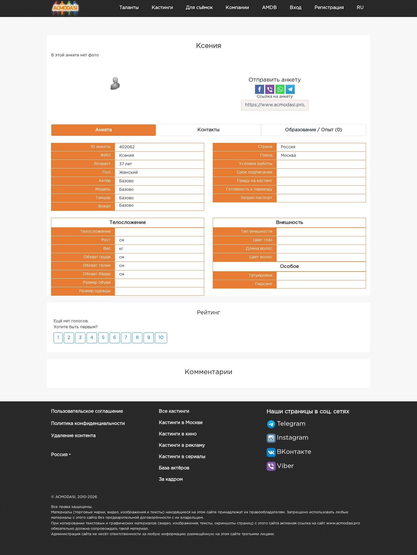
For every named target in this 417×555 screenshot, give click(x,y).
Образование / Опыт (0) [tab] (313, 130)
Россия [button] (59, 455)
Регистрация (329, 8)
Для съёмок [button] (199, 8)
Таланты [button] (129, 8)
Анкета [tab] (103, 130)
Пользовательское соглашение (87, 411)
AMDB (269, 8)
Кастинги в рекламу (182, 445)
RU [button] (360, 8)
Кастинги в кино (178, 434)
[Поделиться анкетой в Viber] (269, 89)
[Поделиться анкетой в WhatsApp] (280, 89)
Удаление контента (73, 436)
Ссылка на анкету (275, 96)
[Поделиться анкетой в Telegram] (290, 89)
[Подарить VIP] (115, 83)
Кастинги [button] (162, 8)
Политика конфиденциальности (88, 423)
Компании (237, 8)
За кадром (171, 479)
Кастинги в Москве (181, 423)
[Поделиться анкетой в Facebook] (259, 89)
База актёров (174, 468)
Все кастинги (174, 411)
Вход (296, 8)
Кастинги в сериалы (182, 457)
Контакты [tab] (208, 130)
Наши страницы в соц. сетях (308, 411)
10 (161, 338)
